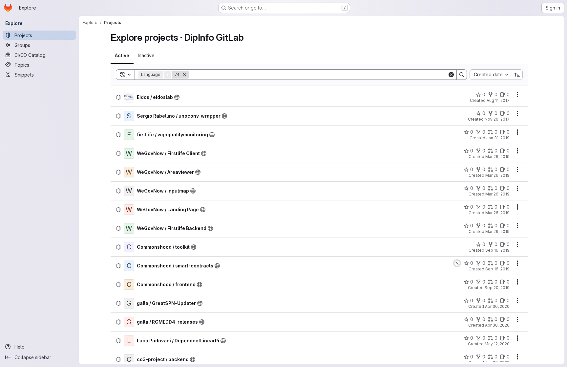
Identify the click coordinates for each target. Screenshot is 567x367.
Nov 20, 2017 (497, 119)
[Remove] (185, 75)
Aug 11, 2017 (498, 100)
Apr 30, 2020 (497, 306)
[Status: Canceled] (457, 263)
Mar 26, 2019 (497, 156)
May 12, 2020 (497, 343)
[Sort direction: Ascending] (517, 74)
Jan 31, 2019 (498, 137)
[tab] (122, 55)
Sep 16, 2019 (497, 250)
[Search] (461, 74)
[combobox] (491, 74)
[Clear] (451, 75)
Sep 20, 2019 (497, 287)
